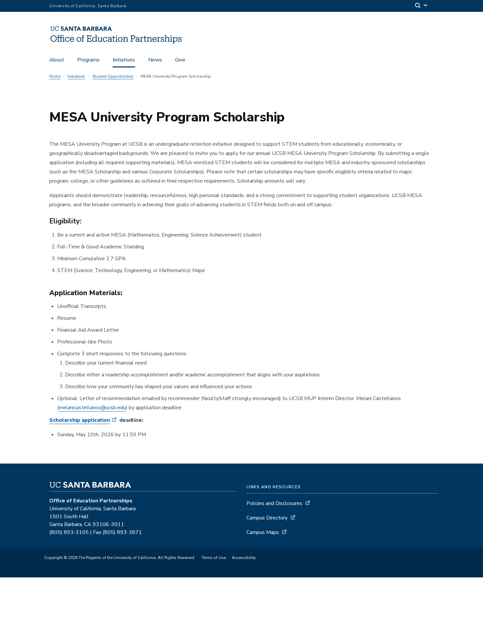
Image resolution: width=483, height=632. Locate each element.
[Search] (421, 6)
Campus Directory (267, 517)
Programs (88, 59)
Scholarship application (79, 420)
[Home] (118, 43)
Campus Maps (262, 532)
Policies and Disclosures (274, 503)
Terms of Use (213, 557)
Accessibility (244, 557)
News (155, 59)
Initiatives (124, 59)
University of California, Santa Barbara (87, 6)
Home (54, 76)
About (56, 59)
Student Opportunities (112, 76)
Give (180, 59)
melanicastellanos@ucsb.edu (92, 407)
